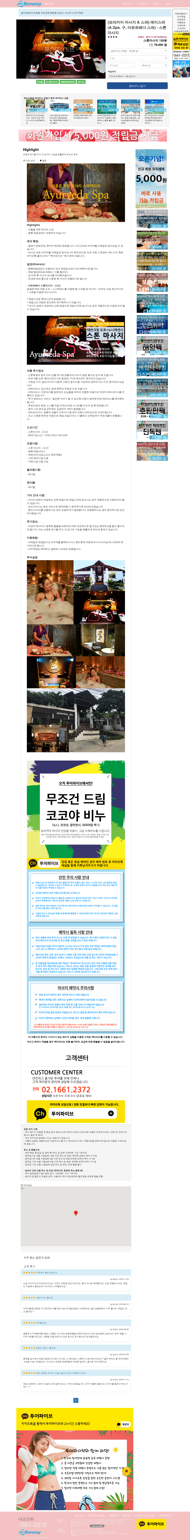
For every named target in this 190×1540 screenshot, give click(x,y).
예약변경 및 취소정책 (145, 1515)
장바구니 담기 (137, 86)
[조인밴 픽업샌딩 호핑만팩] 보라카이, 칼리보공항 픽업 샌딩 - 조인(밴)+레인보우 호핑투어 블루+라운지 (152, 407)
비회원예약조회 (181, 31)
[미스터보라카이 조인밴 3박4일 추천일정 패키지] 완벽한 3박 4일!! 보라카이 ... (154, 119)
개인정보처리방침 (96, 1515)
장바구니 (126, 3)
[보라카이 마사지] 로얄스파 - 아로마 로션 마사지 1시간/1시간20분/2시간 (35, 119)
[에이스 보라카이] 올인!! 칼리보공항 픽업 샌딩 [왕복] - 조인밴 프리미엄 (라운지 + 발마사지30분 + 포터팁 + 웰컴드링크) (152, 261)
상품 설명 (30, 160)
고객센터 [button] (141, 3)
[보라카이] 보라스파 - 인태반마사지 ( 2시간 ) (152, 276)
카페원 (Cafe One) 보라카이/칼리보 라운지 (82, 116)
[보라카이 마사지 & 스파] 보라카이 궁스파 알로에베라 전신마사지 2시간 (151, 447)
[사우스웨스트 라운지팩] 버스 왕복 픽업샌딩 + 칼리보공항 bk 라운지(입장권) (130, 119)
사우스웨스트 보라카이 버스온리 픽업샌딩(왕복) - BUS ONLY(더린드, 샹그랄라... (59, 119)
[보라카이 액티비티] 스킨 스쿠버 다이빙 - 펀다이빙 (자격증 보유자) (151, 299)
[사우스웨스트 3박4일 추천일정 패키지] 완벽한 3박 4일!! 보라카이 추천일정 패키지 (152, 385)
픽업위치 (112, 71)
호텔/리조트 (49, 3)
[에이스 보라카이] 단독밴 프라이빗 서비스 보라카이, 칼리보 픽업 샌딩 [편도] (152, 426)
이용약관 (126, 1515)
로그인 (156, 3)
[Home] (29, 3)
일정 (44, 160)
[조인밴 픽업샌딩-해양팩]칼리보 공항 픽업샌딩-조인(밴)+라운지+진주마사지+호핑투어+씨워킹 (152, 343)
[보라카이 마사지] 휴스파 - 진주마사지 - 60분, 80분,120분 (152, 236)
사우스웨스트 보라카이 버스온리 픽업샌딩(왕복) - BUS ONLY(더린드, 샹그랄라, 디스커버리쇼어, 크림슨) (151, 218)
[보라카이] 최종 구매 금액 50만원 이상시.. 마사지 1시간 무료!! (54, 12)
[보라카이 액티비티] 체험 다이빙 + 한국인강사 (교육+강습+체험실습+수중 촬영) (152, 364)
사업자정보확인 (97, 1526)
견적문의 (181, 19)
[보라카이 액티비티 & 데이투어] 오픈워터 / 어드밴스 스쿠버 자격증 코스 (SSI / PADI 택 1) (152, 322)
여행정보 (181, 22)
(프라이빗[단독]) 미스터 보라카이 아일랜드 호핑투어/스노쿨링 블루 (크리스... (106, 119)
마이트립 (181, 16)
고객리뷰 (181, 25)
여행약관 (113, 1515)
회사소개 (79, 1515)
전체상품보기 (181, 13)
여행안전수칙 (165, 1515)
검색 (168, 3)
